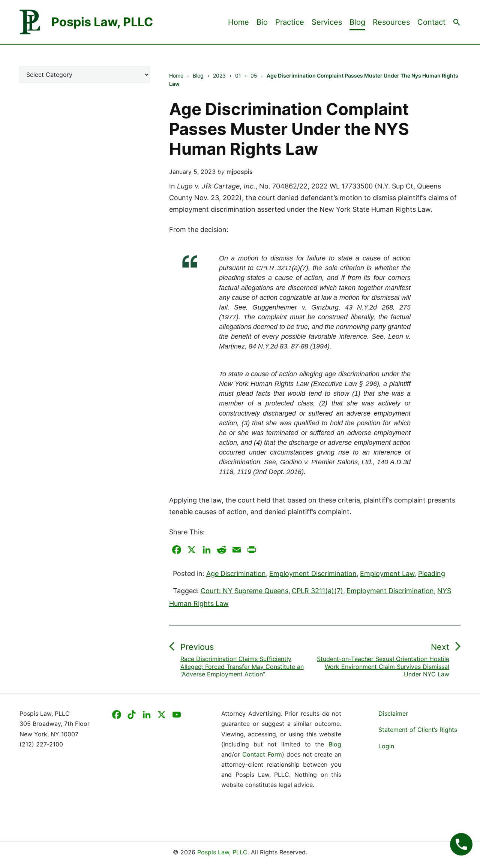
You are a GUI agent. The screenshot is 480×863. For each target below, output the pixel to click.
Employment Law (387, 573)
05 (253, 75)
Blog (357, 22)
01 (238, 75)
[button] (456, 22)
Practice (289, 22)
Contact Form (262, 754)
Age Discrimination (236, 573)
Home (238, 22)
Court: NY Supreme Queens (244, 591)
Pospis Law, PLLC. (224, 852)
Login (386, 746)
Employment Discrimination (313, 573)
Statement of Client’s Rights (417, 729)
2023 (219, 75)
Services (327, 22)
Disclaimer (393, 713)
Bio (262, 22)
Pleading (431, 573)
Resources (391, 22)
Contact (431, 22)
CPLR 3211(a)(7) (317, 591)
